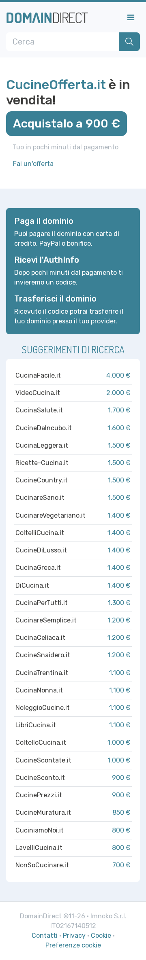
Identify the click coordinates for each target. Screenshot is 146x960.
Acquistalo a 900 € (66, 123)
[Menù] (131, 17)
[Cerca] (129, 41)
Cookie (101, 935)
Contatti (45, 935)
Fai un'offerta (33, 164)
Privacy (74, 935)
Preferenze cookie (73, 945)
